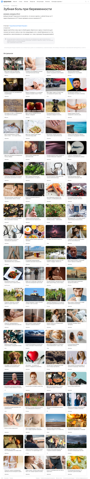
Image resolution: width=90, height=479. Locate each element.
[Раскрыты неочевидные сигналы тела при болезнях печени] (34, 67)
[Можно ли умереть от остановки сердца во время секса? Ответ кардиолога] (34, 88)
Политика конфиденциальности (82, 478)
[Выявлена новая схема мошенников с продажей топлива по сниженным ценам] (13, 340)
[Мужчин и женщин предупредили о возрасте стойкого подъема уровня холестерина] (77, 403)
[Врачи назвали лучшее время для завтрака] (34, 235)
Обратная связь (59, 478)
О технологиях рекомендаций (68, 478)
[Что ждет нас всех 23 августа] (55, 235)
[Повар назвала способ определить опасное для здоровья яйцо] (77, 109)
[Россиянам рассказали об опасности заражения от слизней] (77, 424)
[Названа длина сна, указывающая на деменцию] (13, 88)
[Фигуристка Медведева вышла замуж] (55, 403)
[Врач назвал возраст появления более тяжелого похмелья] (77, 256)
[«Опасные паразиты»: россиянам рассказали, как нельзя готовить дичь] (13, 172)
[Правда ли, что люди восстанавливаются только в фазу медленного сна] (13, 445)
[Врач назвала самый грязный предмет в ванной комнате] (34, 319)
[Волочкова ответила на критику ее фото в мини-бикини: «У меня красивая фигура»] (13, 382)
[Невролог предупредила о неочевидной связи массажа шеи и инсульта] (13, 319)
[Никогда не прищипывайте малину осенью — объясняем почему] (55, 214)
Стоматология (14, 5)
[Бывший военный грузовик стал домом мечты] (13, 403)
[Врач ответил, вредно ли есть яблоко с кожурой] (34, 109)
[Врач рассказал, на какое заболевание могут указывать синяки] (13, 256)
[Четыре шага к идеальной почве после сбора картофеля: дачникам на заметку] (55, 361)
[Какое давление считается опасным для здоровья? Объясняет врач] (13, 235)
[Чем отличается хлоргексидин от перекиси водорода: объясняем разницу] (77, 361)
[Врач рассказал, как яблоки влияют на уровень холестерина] (55, 67)
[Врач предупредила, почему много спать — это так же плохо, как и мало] (13, 130)
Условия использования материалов (48, 478)
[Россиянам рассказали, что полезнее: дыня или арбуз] (77, 466)
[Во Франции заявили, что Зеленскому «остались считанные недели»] (77, 88)
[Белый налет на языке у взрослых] (34, 382)
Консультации (6, 5)
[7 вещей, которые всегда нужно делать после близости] (77, 235)
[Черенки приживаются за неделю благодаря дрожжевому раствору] (55, 298)
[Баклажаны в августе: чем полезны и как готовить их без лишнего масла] (13, 277)
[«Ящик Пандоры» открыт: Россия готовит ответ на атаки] (34, 298)
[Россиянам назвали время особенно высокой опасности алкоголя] (34, 256)
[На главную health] (7, 1)
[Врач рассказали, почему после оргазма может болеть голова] (13, 193)
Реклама (11, 478)
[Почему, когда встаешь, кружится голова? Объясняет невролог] (55, 151)
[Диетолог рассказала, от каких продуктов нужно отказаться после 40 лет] (55, 382)
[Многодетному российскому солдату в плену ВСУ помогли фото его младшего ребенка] (13, 67)
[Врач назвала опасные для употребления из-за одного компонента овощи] (34, 172)
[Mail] (2, 1)
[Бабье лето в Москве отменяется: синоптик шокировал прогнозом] (34, 277)
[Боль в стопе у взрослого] (13, 424)
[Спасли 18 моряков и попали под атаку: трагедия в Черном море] (34, 340)
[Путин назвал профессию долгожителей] (34, 151)
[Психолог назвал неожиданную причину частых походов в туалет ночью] (13, 466)
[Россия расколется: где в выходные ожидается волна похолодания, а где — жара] (55, 109)
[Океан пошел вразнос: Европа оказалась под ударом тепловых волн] (77, 130)
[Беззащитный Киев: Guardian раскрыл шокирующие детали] (77, 445)
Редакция (38, 478)
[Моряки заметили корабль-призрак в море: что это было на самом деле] (55, 424)
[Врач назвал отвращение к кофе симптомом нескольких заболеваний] (77, 298)
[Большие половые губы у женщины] (77, 319)
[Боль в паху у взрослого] (77, 382)
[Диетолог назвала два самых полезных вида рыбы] (34, 130)
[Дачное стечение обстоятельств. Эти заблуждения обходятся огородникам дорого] (34, 403)
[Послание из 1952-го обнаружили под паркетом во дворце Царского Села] (13, 109)
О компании (6, 478)
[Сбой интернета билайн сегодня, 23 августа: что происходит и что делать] (34, 445)
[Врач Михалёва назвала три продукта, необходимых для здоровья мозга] (55, 193)
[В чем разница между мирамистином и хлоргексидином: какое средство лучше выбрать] (77, 340)
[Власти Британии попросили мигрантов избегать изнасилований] (77, 277)
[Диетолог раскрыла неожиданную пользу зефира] (13, 151)
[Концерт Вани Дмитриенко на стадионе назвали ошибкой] (55, 445)
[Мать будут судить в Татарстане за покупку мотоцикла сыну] (55, 88)
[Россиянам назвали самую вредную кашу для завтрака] (77, 193)
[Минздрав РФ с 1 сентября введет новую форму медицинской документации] (77, 214)
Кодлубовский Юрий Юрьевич (18, 25)
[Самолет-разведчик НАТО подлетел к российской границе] (77, 151)
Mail (2, 478)
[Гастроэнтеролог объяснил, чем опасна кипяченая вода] (55, 172)
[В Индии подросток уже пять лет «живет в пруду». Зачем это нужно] (55, 256)
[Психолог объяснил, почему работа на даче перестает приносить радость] (13, 298)
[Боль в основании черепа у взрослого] (34, 193)
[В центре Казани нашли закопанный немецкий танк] (77, 172)
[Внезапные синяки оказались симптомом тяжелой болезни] (55, 130)
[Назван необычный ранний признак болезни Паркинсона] (34, 214)
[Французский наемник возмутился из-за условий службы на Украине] (77, 67)
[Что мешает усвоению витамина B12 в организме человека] (13, 214)
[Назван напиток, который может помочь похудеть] (55, 319)
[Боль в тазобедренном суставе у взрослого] (55, 466)
